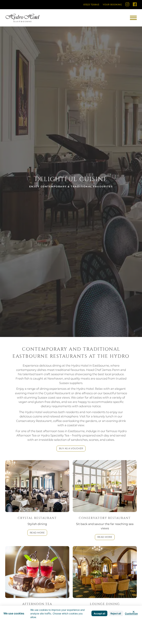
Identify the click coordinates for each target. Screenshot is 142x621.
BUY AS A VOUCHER (71, 448)
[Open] (133, 18)
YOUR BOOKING (112, 4)
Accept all (99, 613)
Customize (131, 613)
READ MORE (37, 532)
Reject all (115, 613)
